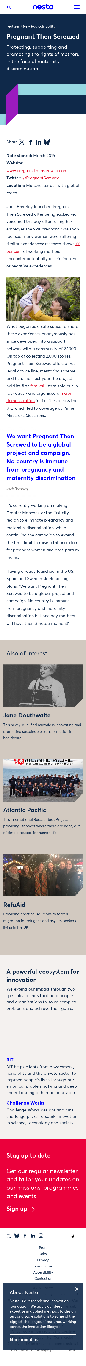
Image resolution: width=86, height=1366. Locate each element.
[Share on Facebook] (30, 142)
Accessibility (43, 1272)
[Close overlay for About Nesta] (78, 1288)
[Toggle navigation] (77, 7)
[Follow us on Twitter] (8, 1235)
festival (37, 386)
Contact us (43, 1278)
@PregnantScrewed (41, 178)
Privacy (43, 1260)
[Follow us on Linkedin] (33, 1235)
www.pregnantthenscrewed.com (36, 171)
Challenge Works (25, 1103)
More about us (24, 1340)
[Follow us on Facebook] (24, 1235)
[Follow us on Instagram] (41, 1235)
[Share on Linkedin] (38, 142)
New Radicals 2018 (38, 26)
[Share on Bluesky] (47, 142)
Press (43, 1247)
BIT (10, 1060)
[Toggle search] (9, 8)
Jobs (43, 1254)
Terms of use (43, 1266)
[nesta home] (43, 7)
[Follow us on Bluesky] (16, 1235)
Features (13, 26)
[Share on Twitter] (22, 142)
